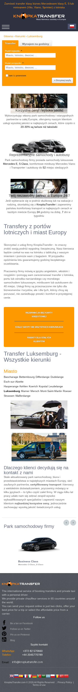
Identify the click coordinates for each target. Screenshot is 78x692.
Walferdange (22, 395)
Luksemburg (12, 391)
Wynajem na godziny (35, 43)
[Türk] (61, 675)
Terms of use (39, 685)
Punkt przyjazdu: (14, 63)
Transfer (10, 43)
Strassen (9, 395)
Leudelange (56, 386)
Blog (12, 640)
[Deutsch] (34, 675)
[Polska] (52, 675)
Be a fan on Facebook (21, 623)
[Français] (25, 675)
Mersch (34, 391)
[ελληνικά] (48, 675)
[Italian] (30, 675)
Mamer (25, 391)
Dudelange (57, 376)
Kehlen (24, 386)
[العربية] (43, 675)
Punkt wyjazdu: (13, 51)
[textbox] (30, 55)
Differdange (43, 376)
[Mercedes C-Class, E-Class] (39, 532)
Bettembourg (27, 376)
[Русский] (16, 675)
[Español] (21, 675)
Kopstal (43, 386)
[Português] (39, 675)
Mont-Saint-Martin (51, 391)
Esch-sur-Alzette (13, 381)
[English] (11, 675)
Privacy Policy (65, 682)
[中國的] (66, 675)
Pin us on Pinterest (20, 634)
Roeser (67, 391)
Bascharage (11, 376)
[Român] (57, 675)
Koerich (33, 386)
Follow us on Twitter (20, 629)
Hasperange (11, 386)
